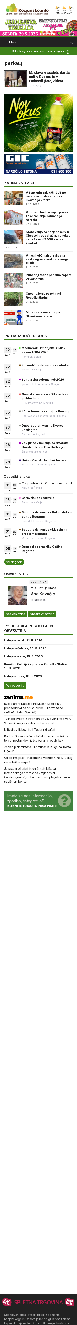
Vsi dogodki (14, 562)
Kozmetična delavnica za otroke (45, 365)
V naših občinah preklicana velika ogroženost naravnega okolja (47, 259)
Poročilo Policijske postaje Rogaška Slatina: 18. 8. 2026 (36, 666)
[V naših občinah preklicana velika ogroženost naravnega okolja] (13, 261)
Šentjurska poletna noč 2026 (43, 379)
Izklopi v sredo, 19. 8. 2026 (23, 656)
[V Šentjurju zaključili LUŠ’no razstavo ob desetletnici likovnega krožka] (13, 198)
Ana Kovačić (43, 593)
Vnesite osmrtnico (42, 614)
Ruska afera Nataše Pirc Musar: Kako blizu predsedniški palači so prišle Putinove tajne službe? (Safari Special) (33, 708)
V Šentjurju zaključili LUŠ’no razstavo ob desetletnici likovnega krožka (46, 196)
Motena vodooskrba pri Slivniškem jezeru (43, 314)
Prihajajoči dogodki (26, 335)
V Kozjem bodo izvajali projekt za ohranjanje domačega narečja (47, 215)
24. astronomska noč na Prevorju (46, 411)
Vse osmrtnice (15, 614)
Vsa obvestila (15, 685)
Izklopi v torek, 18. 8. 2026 (23, 676)
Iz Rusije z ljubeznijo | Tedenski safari (29, 729)
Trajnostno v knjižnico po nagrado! (47, 483)
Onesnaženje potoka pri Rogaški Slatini (43, 295)
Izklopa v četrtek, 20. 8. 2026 (25, 648)
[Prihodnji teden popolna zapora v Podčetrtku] (13, 280)
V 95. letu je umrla (43, 588)
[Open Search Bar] (71, 42)
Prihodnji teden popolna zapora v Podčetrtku (49, 276)
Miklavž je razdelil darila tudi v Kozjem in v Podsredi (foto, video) (49, 76)
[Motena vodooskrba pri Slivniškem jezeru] (13, 317)
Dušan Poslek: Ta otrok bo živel (44, 460)
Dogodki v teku (17, 476)
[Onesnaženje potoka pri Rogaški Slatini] (13, 299)
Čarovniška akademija (38, 498)
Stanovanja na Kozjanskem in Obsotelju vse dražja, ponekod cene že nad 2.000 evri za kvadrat (48, 237)
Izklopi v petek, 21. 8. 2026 (23, 640)
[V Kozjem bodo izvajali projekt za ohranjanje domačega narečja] (13, 217)
